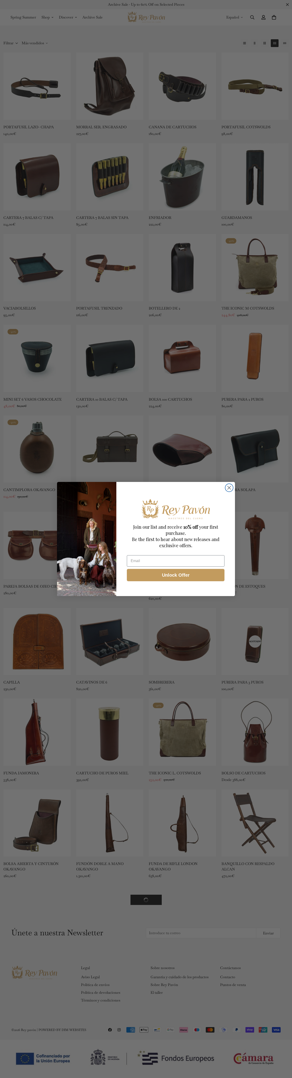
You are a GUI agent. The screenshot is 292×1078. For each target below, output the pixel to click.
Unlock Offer (176, 575)
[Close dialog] (229, 488)
